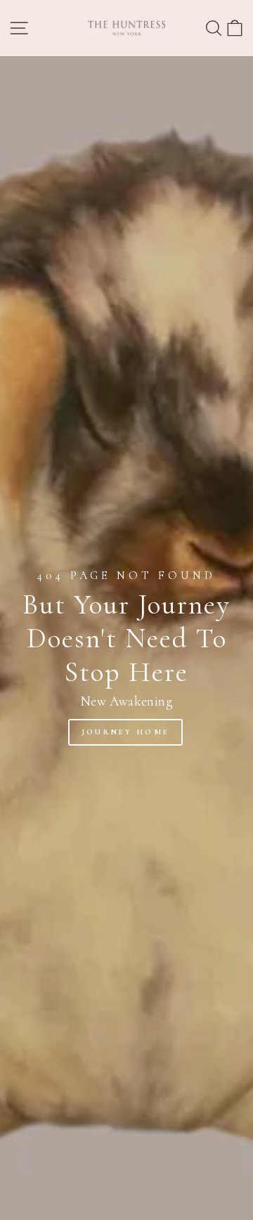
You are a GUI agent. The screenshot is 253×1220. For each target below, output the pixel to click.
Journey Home (126, 731)
